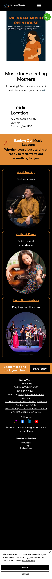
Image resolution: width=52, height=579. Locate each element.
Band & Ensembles (26, 300)
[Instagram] (15, 421)
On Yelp (26, 445)
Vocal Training (26, 172)
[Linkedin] (29, 421)
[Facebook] (22, 421)
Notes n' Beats (18, 5)
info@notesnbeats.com (31, 394)
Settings (25, 573)
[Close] (47, 554)
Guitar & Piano (26, 234)
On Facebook (26, 448)
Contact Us (26, 383)
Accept (25, 567)
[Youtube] (36, 421)
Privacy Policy (28, 560)
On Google (26, 443)
